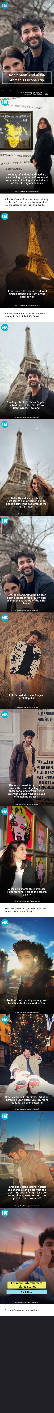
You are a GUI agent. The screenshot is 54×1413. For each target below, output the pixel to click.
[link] (27, 1292)
